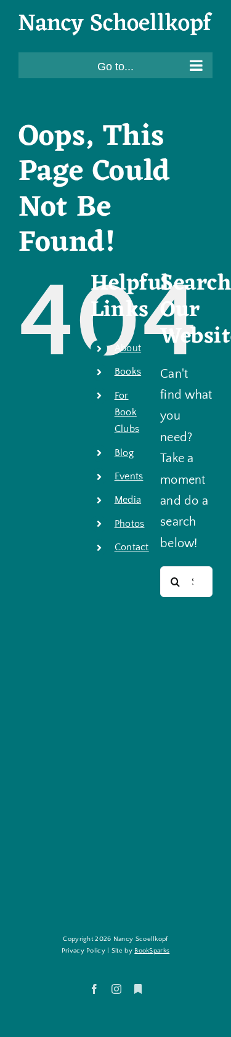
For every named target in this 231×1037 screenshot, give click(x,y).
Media (128, 499)
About (128, 348)
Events (129, 476)
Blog (124, 452)
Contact (132, 547)
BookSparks (151, 950)
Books (128, 371)
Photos (130, 523)
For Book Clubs (127, 412)
